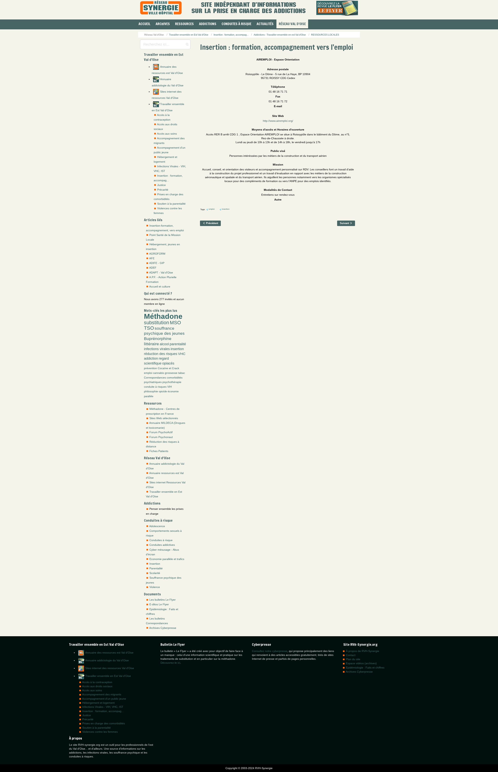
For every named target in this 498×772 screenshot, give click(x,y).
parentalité (178, 344)
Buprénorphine (157, 338)
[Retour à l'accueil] (161, 8)
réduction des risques (160, 354)
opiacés (168, 363)
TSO (149, 328)
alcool (164, 344)
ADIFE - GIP (156, 263)
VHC (181, 354)
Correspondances (155, 377)
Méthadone (163, 316)
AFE (151, 258)
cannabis (158, 372)
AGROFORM (157, 253)
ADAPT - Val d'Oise (161, 272)
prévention (150, 368)
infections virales (157, 349)
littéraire (151, 344)
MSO (175, 322)
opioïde (163, 391)
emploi (148, 372)
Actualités (265, 23)
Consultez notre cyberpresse (269, 651)
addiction (151, 358)
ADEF (152, 267)
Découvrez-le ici (170, 662)
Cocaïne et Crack (168, 368)
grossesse (171, 372)
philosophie (151, 391)
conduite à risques (155, 386)
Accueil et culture (159, 286)
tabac (181, 372)
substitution (156, 322)
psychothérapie (171, 382)
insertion (177, 349)
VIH (169, 386)
